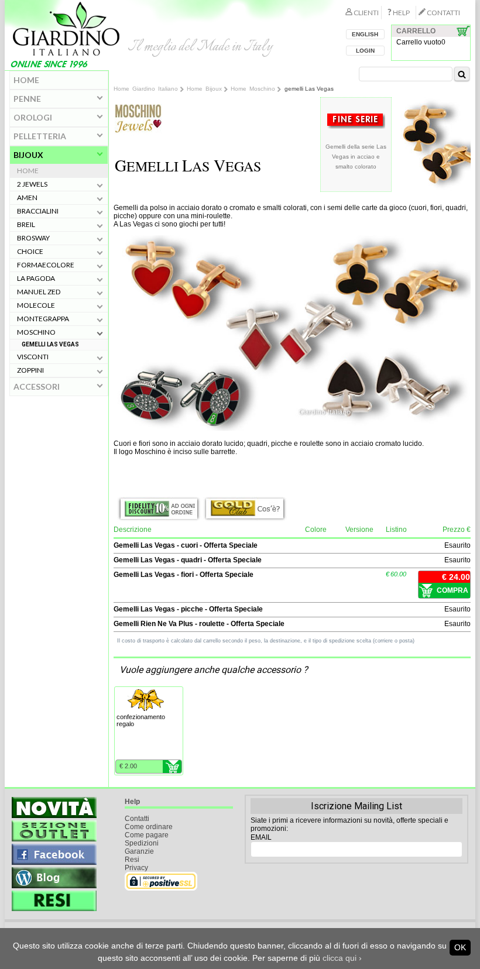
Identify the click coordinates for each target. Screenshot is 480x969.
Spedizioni (142, 843)
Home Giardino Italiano (146, 88)
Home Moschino (253, 88)
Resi (132, 859)
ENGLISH (365, 34)
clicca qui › (342, 958)
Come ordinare (149, 827)
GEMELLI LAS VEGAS (50, 344)
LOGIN (365, 50)
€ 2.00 (128, 765)
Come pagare (147, 835)
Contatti (137, 819)
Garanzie (139, 851)
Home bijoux (204, 88)
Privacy (136, 868)
